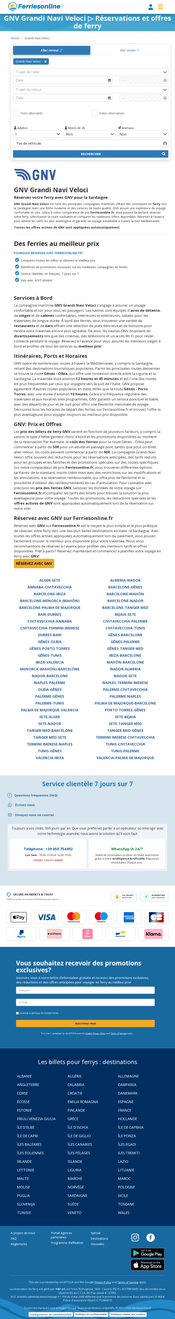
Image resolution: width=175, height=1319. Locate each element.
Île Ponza (127, 1135)
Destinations (99, 1238)
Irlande (24, 1161)
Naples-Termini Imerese (125, 682)
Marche (75, 1178)
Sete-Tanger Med (125, 723)
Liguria (75, 1170)
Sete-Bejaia (125, 716)
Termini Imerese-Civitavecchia (125, 737)
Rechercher (91, 154)
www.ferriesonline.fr (36, 6)
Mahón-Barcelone (125, 662)
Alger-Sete (49, 580)
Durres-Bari (49, 634)
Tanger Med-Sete (49, 737)
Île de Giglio (79, 1135)
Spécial (95, 1233)
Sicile (123, 1195)
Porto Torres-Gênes (125, 710)
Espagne (126, 1101)
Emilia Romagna (83, 1101)
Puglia (23, 1195)
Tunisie (24, 1212)
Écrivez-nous (25, 805)
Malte (23, 1178)
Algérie (75, 1076)
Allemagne (128, 1076)
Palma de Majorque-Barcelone (125, 703)
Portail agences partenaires (61, 1235)
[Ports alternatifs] (16, 113)
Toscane (126, 1204)
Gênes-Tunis (50, 655)
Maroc (124, 1178)
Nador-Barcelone (50, 675)
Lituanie (126, 1170)
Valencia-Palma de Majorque (125, 757)
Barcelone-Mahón (125, 593)
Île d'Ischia (78, 1127)
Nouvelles (97, 1244)
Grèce (73, 1118)
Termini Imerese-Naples (50, 744)
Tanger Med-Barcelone (50, 730)
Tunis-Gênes (50, 750)
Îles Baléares (29, 1144)
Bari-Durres (49, 614)
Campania (127, 1084)
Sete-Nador (49, 723)
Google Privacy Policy (95, 1033)
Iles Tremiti (129, 1152)
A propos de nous (23, 1233)
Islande (75, 1161)
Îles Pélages (79, 1152)
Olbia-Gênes (50, 689)
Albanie (24, 1076)
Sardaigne (77, 1195)
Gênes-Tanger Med (125, 648)
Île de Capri (27, 1135)
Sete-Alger (49, 716)
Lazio (123, 1161)
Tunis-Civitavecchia (125, 744)
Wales (124, 1212)
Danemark (127, 1093)
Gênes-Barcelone (125, 634)
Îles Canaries (80, 1144)
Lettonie (25, 1170)
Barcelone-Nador (125, 600)
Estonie (24, 1110)
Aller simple (128, 50)
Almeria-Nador (125, 580)
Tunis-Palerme (125, 750)
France (124, 1110)
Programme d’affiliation (67, 1243)
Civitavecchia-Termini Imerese (49, 628)
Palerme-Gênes (49, 696)
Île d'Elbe (25, 1127)
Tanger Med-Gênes (125, 730)
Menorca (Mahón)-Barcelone (49, 669)
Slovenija (26, 1204)
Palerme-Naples (125, 696)
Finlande (76, 1110)
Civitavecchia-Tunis (125, 628)
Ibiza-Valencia (50, 662)
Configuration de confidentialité (50, 1314)
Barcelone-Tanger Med (125, 607)
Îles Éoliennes (30, 1152)
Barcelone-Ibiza (50, 593)
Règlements (19, 1244)
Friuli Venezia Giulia (36, 1118)
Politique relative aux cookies (128, 1314)
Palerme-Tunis (49, 703)
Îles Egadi (127, 1144)
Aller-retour (50, 50)
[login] (150, 7)
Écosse (23, 1101)
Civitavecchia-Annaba (50, 621)
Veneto (75, 1212)
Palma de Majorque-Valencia (50, 710)
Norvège (76, 1187)
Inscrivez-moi (85, 1023)
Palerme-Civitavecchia (125, 689)
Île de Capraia (131, 1127)
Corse (22, 1093)
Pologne (126, 1187)
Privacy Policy (103, 1282)
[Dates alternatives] (95, 113)
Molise (23, 1187)
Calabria (76, 1084)
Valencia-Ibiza (50, 757)
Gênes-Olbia (50, 641)
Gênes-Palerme (125, 641)
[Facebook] (150, 1237)
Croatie (75, 1093)
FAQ (14, 1238)
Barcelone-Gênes (125, 587)
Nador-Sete (125, 675)
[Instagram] (137, 1237)
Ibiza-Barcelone (125, 655)
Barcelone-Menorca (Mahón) (49, 600)
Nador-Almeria (125, 669)
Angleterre (28, 1084)
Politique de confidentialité (91, 1314)
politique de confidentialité (44, 1013)
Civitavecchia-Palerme (125, 621)
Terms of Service (118, 1033)
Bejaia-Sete (125, 614)
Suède (73, 1204)
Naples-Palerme (49, 682)
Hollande (127, 1118)
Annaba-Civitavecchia (50, 587)
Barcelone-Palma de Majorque (49, 607)
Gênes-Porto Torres (49, 648)
